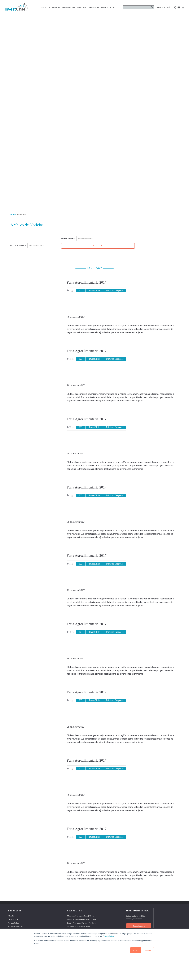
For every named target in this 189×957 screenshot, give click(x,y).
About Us (45, 7)
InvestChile (94, 290)
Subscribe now (139, 926)
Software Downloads (16, 926)
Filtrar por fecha (18, 245)
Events (104, 7)
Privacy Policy (108, 936)
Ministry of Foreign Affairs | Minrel (80, 916)
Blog (112, 7)
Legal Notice (13, 919)
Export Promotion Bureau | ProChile (81, 923)
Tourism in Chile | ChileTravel (78, 926)
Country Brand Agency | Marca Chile (81, 919)
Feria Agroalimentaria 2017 (86, 282)
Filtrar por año (68, 238)
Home (13, 214)
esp (163, 7)
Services (56, 7)
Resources (94, 7)
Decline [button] (148, 950)
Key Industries (68, 7)
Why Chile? (82, 7)
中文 (168, 7)
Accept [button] (135, 950)
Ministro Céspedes (114, 290)
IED (81, 290)
